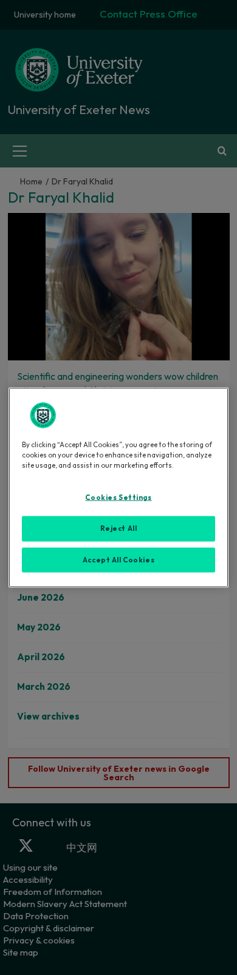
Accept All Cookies (118, 559)
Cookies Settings (118, 497)
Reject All (118, 528)
